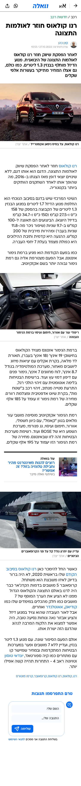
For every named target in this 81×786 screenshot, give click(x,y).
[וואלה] (40, 6)
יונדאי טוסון (14, 656)
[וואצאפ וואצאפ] (16, 6)
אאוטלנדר (54, 607)
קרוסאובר (40, 676)
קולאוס (67, 676)
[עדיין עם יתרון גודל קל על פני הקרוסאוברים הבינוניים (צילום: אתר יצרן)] (40, 526)
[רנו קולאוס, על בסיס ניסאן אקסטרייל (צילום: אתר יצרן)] (40, 115)
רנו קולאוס (68, 166)
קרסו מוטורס (24, 676)
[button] (62, 6)
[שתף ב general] (7, 5)
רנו (75, 676)
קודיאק (71, 607)
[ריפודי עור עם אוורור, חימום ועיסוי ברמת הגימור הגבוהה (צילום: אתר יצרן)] (40, 307)
